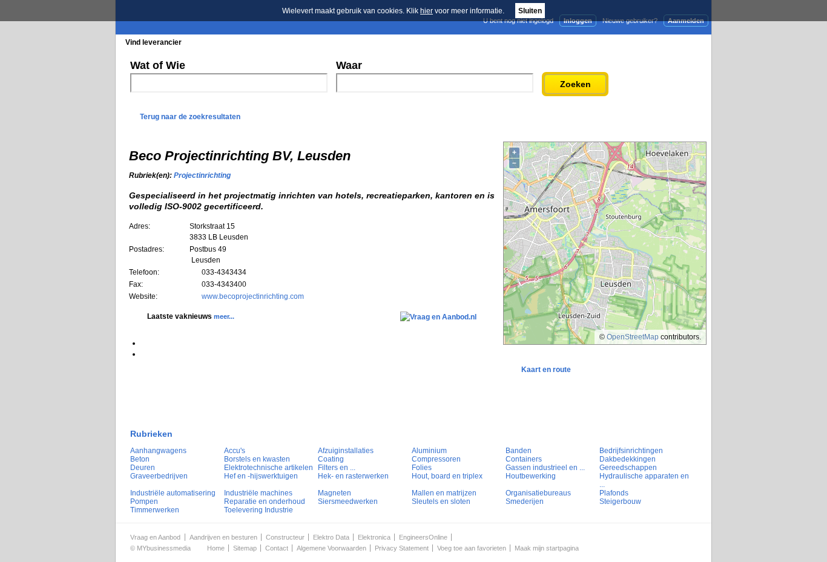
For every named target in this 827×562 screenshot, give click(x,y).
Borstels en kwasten (257, 459)
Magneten (334, 493)
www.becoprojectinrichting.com (253, 296)
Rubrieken (151, 434)
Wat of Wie (157, 65)
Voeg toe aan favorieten (471, 548)
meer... (224, 316)
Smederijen (525, 501)
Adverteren (582, 42)
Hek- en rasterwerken (353, 476)
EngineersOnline (423, 537)
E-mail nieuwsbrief (506, 42)
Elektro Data (331, 537)
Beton (140, 459)
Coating (331, 459)
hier (426, 11)
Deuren (142, 467)
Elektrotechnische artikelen (268, 467)
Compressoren (436, 459)
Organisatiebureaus (538, 493)
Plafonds (613, 493)
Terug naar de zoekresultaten (190, 117)
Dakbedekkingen (627, 459)
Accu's (234, 450)
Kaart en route (546, 369)
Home (216, 548)
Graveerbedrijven (159, 476)
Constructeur (285, 537)
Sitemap (245, 548)
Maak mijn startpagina (547, 548)
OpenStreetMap (633, 337)
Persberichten (411, 42)
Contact (276, 548)
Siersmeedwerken (348, 501)
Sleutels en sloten (441, 501)
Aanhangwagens (158, 450)
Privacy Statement (402, 548)
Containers (524, 459)
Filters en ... (336, 467)
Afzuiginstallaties (346, 450)
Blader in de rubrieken (240, 42)
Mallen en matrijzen (444, 493)
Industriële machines (258, 493)
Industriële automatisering (173, 493)
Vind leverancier (153, 42)
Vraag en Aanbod (155, 537)
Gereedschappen (628, 467)
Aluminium (429, 450)
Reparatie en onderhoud (264, 501)
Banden (519, 450)
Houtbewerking (531, 476)
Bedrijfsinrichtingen (631, 450)
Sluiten (530, 11)
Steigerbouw (620, 501)
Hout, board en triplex (447, 476)
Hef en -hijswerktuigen (261, 476)
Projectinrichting (202, 175)
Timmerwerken (154, 510)
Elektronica (374, 537)
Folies (422, 467)
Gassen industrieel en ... (545, 467)
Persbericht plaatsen (667, 42)
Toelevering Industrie (258, 510)
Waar (349, 65)
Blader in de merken (332, 42)
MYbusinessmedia (164, 548)
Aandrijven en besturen (223, 537)
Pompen (144, 501)
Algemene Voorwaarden (331, 548)
